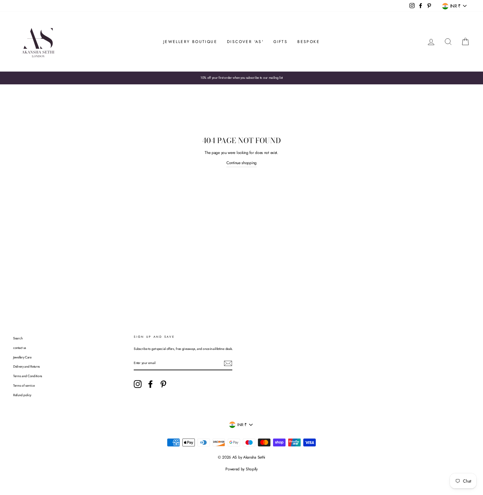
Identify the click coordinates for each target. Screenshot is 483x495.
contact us (19, 347)
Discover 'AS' (245, 42)
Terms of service (23, 385)
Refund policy (22, 395)
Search (17, 338)
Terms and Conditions (27, 376)
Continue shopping (241, 163)
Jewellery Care (22, 357)
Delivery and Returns (26, 366)
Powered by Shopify (241, 469)
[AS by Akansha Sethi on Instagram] (138, 384)
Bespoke (308, 42)
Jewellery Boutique (190, 42)
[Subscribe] (228, 363)
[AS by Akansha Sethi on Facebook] (150, 384)
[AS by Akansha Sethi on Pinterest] (163, 384)
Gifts (280, 42)
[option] (241, 78)
